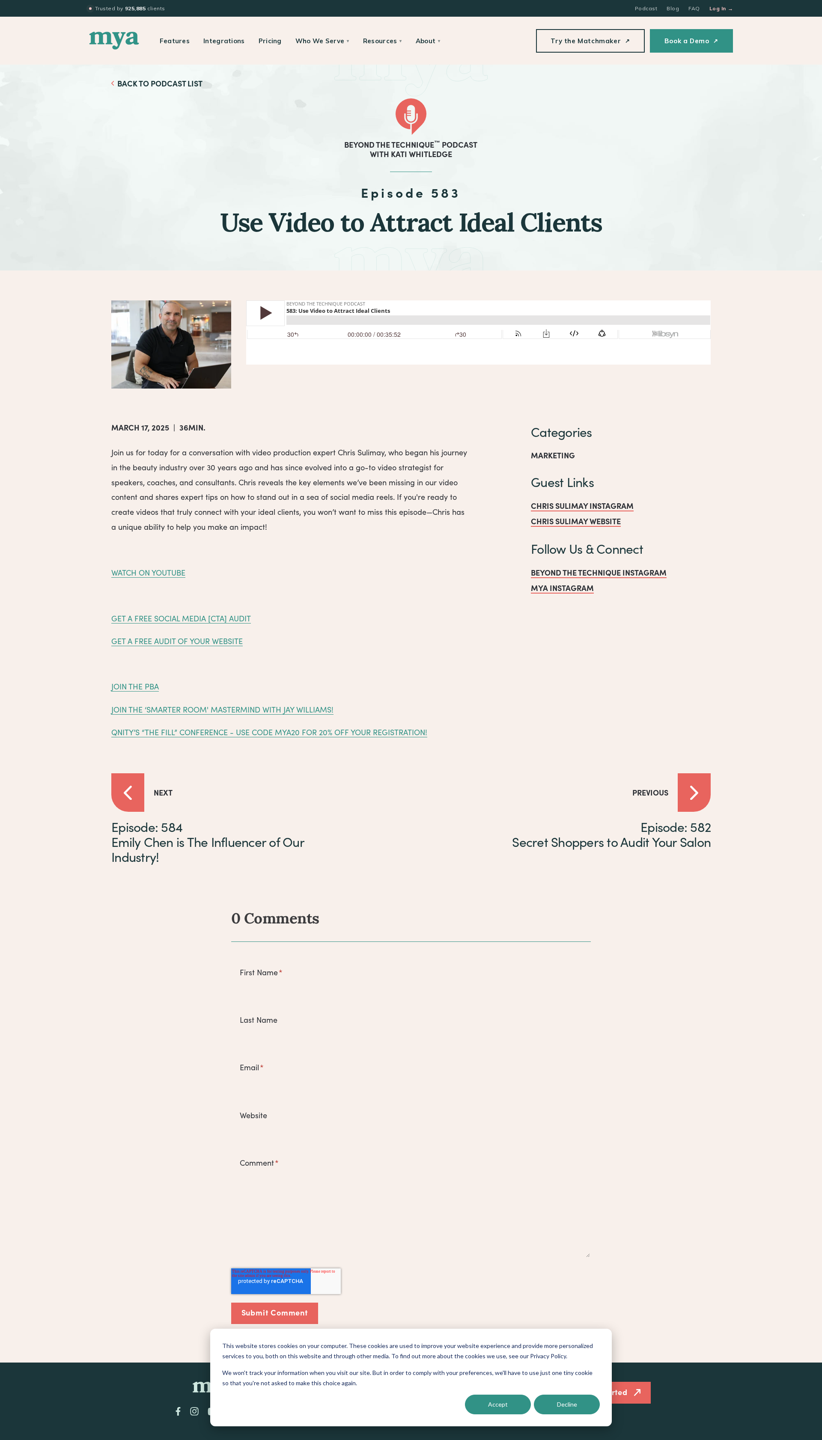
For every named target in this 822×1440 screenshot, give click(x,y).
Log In (721, 8)
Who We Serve (322, 41)
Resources (382, 41)
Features (175, 41)
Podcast (646, 8)
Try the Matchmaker (590, 41)
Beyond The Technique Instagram (599, 572)
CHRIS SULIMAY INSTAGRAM (582, 505)
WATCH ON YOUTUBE (148, 572)
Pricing (270, 41)
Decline (567, 1404)
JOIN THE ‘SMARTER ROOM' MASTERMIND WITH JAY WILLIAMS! (222, 709)
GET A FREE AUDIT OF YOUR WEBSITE (177, 641)
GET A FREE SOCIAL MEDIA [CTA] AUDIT (181, 618)
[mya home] (114, 41)
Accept (498, 1404)
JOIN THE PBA (135, 686)
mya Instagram (562, 587)
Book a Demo (691, 41)
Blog (673, 8)
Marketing (553, 455)
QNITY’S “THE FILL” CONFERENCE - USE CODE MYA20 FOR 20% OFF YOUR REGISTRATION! (269, 732)
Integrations (224, 41)
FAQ (694, 8)
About (428, 41)
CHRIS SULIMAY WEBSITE (576, 521)
